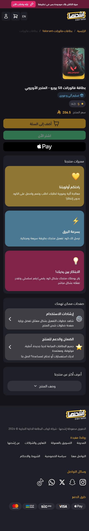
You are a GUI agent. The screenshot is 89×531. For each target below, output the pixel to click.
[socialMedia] (83, 482)
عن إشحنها (13, 442)
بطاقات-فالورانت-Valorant (57, 30)
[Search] (15, 16)
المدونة (81, 442)
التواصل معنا (78, 455)
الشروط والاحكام (30, 455)
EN (24, 16)
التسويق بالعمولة (61, 442)
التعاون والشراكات (35, 442)
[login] (6, 16)
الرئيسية (81, 30)
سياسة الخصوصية (55, 455)
